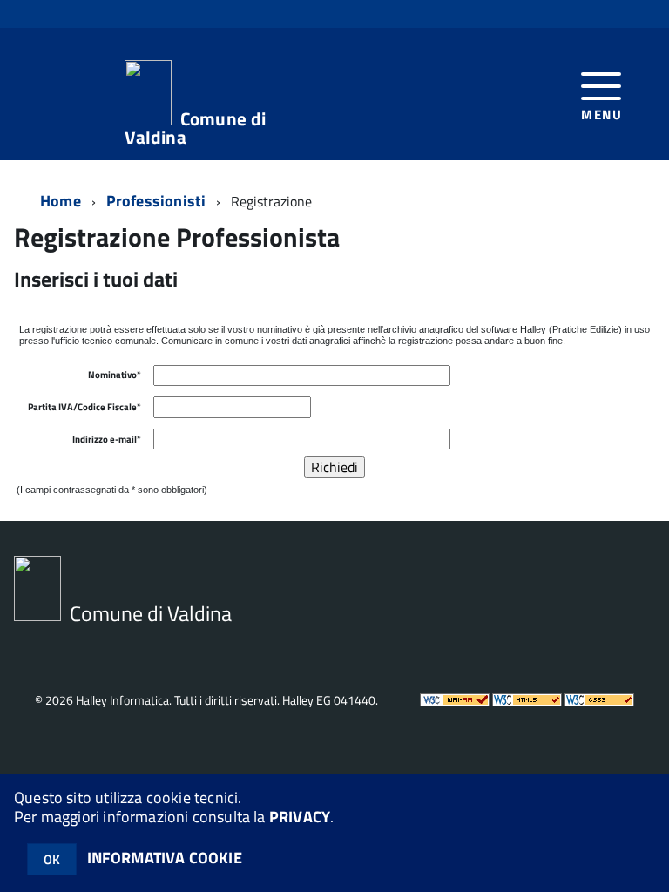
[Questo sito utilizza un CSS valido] (599, 702)
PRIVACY (299, 816)
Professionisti (156, 201)
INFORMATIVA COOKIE (164, 857)
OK (52, 859)
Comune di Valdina (196, 125)
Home (60, 201)
